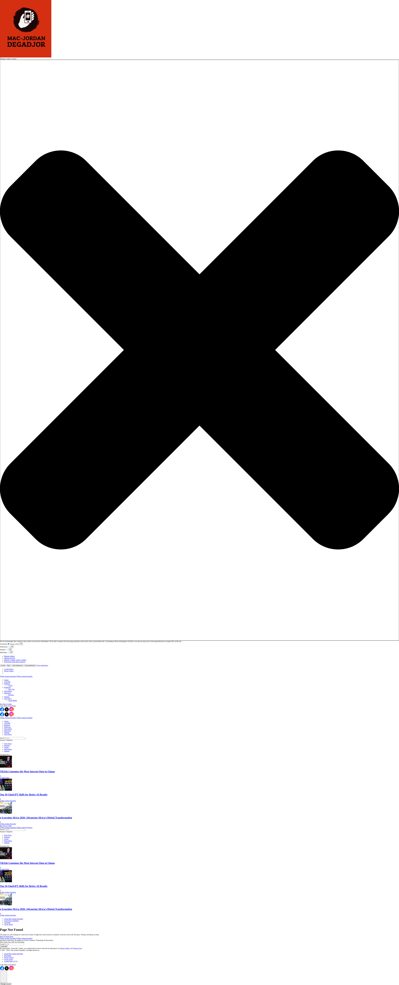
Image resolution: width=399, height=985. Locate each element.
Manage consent (6, 984)
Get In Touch (8, 959)
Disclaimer (7, 956)
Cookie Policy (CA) (10, 961)
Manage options (9, 656)
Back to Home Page (6, 936)
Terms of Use (77, 948)
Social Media (12, 700)
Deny (8, 665)
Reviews (11, 695)
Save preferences (30, 665)
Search (2, 738)
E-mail (2, 944)
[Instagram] (11, 711)
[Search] (25, 738)
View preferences (17, 665)
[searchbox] (14, 738)
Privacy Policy (9, 671)
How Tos (11, 689)
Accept (3, 665)
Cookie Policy (9, 669)
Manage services (9, 658)
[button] (199, 350)
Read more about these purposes (14, 662)
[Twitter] (7, 711)
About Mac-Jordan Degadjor (13, 954)
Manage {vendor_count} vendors (15, 660)
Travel (10, 685)
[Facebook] (2, 711)
